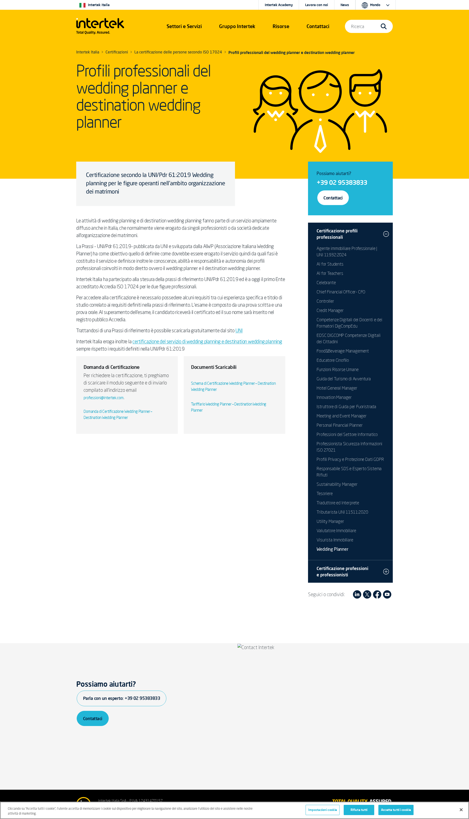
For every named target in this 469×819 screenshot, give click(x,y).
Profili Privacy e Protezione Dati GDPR (350, 459)
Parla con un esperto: (121, 698)
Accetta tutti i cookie (396, 810)
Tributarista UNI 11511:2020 (342, 512)
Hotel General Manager (337, 388)
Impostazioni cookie (322, 810)
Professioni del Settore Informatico (347, 434)
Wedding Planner (332, 549)
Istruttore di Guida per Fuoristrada (346, 406)
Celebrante (326, 282)
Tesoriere (324, 493)
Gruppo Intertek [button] (237, 26)
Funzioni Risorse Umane (337, 369)
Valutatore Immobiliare (336, 530)
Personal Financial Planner (339, 425)
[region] (234, 810)
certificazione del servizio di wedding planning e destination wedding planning (207, 341)
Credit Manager (330, 310)
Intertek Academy (279, 5)
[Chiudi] (461, 809)
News (345, 5)
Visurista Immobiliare (335, 539)
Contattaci (333, 197)
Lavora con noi (316, 5)
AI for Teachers (330, 273)
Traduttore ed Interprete (338, 502)
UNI (239, 330)
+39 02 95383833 (342, 182)
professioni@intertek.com (104, 397)
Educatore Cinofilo (333, 360)
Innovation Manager (334, 397)
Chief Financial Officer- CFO (341, 291)
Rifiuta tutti (359, 810)
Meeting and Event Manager (342, 415)
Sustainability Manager (337, 484)
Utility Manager (330, 521)
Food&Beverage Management (343, 350)
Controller (325, 301)
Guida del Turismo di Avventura (344, 378)
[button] (184, 26)
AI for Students (330, 264)
